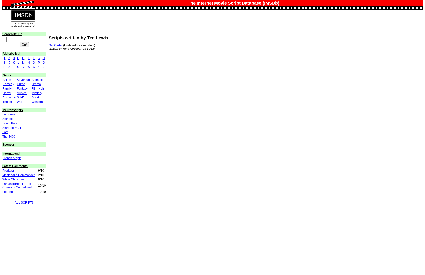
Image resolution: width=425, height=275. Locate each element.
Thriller (7, 102)
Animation (38, 79)
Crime (21, 84)
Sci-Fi (21, 97)
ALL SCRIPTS (24, 202)
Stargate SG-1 (11, 127)
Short (35, 97)
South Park (9, 123)
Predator (8, 170)
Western (37, 102)
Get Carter (55, 45)
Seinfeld (8, 119)
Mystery (37, 93)
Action (7, 79)
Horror (7, 93)
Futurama (8, 114)
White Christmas (13, 179)
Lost (5, 132)
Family (7, 88)
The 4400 (8, 136)
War (19, 102)
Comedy (8, 84)
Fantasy (22, 88)
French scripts (12, 158)
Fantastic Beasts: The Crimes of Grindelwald (17, 185)
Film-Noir (38, 88)
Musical (22, 93)
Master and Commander (18, 175)
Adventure (24, 79)
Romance (9, 97)
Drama (36, 84)
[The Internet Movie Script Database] (23, 5)
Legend (7, 192)
